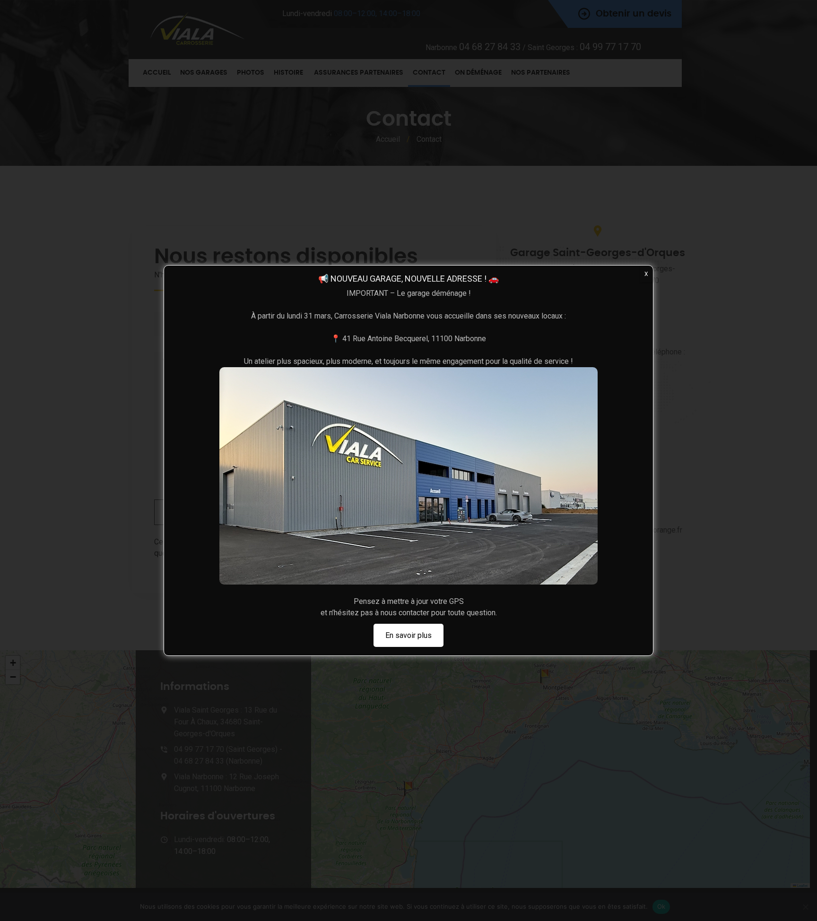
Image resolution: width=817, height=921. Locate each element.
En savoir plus (408, 635)
